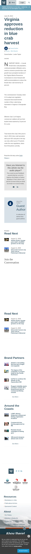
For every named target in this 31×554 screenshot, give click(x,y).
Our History (8, 515)
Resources (10, 496)
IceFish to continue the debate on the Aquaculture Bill (18, 380)
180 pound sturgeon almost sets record (17, 437)
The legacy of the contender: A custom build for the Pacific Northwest (18, 372)
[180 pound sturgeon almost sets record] (6, 438)
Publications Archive (11, 503)
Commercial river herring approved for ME (17, 424)
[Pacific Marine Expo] (7, 481)
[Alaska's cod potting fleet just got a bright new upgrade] (6, 364)
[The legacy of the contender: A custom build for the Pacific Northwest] (6, 371)
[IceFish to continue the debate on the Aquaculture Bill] (6, 380)
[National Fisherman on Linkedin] (21, 471)
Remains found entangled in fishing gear (17, 431)
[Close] (28, 536)
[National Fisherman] (4, 2)
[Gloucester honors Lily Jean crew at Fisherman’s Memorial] (6, 249)
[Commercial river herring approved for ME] (6, 424)
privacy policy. (18, 546)
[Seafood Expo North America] (25, 481)
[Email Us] (13, 187)
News (7, 51)
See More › (15, 397)
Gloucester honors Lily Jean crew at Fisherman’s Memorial (18, 251)
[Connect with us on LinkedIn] (17, 187)
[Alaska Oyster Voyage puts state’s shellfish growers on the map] (6, 239)
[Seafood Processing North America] (16, 488)
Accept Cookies (23, 550)
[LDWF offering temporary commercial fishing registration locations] (6, 414)
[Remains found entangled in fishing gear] (6, 431)
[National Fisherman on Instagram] (18, 471)
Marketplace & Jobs (11, 500)
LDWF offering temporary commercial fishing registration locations (18, 416)
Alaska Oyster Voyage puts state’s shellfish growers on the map (18, 242)
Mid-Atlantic (14, 51)
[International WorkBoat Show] (17, 481)
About (7, 511)
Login (22, 2)
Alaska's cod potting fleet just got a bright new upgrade (17, 364)
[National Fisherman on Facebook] (16, 471)
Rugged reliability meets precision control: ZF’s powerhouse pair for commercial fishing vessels (19, 389)
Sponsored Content (11, 506)
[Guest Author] (6, 48)
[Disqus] (15, 287)
